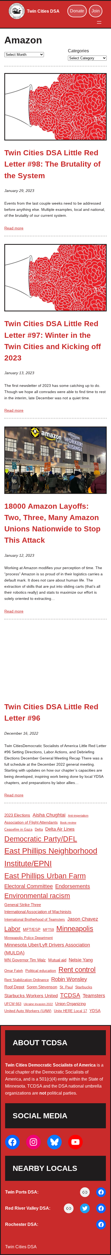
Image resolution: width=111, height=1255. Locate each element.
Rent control (77, 969)
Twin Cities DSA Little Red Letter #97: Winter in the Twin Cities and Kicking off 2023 (52, 340)
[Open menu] (99, 22)
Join (96, 10)
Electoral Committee (28, 886)
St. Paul (66, 987)
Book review (68, 822)
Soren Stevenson (42, 987)
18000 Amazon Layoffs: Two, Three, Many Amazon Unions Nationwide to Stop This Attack (52, 523)
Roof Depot (14, 987)
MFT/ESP (31, 929)
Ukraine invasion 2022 (38, 1004)
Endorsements (72, 886)
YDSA (94, 1010)
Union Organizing (70, 1003)
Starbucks (83, 987)
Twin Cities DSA (43, 11)
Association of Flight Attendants (31, 822)
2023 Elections (17, 815)
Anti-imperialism (78, 815)
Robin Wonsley (69, 979)
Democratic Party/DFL (40, 839)
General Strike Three (22, 904)
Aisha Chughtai (49, 815)
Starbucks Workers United (31, 995)
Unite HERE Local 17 (70, 1011)
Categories (78, 50)
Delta (39, 829)
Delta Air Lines (60, 829)
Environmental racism (37, 895)
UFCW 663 (12, 1004)
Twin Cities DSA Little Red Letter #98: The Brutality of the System (52, 164)
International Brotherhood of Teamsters (34, 920)
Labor (12, 928)
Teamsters (94, 995)
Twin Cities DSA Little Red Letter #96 (51, 712)
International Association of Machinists (37, 911)
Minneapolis (74, 928)
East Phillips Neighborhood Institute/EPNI (50, 857)
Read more (13, 228)
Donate (77, 10)
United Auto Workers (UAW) (27, 1011)
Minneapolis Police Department (28, 938)
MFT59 (48, 930)
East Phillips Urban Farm (45, 876)
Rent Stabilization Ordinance (26, 980)
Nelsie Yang (81, 959)
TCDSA (70, 995)
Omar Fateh (13, 971)
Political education (40, 970)
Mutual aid (57, 960)
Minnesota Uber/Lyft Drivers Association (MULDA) (47, 948)
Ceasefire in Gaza (18, 829)
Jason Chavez (82, 919)
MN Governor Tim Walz (25, 960)
